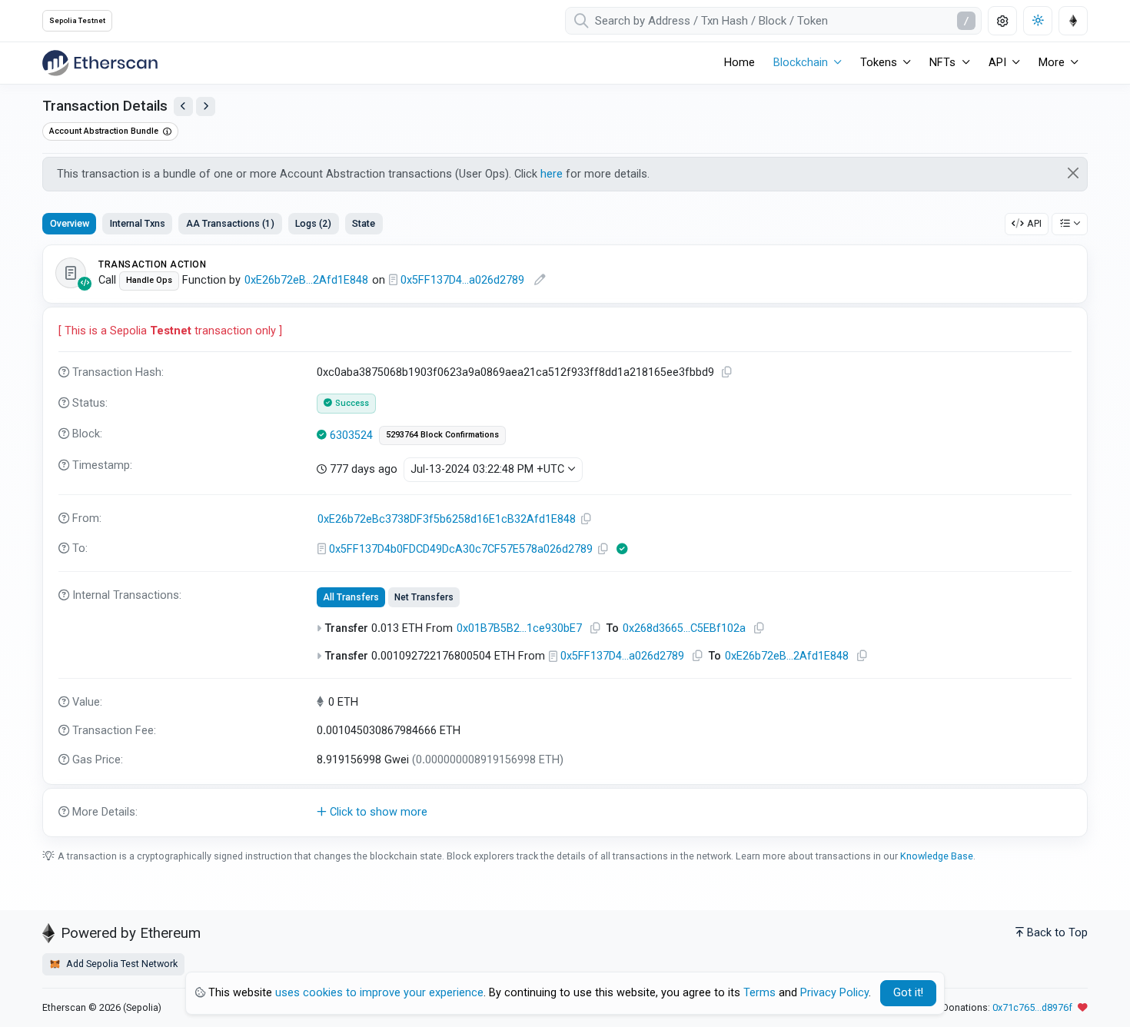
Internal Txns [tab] (137, 223)
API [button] (997, 62)
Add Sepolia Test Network (121, 963)
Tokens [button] (878, 62)
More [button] (1052, 62)
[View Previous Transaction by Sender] (183, 106)
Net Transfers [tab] (424, 597)
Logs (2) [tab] (313, 223)
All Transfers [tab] (351, 597)
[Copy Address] (586, 519)
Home (739, 62)
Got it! (908, 992)
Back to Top (1057, 932)
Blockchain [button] (800, 62)
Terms (759, 992)
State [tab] (363, 223)
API (1034, 223)
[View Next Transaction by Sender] (205, 106)
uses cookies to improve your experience (379, 992)
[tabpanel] (565, 540)
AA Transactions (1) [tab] (230, 223)
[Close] (1073, 173)
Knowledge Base (936, 856)
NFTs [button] (942, 62)
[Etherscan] (100, 63)
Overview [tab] (69, 223)
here (551, 174)
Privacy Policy (834, 992)
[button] (565, 812)
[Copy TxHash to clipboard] (727, 372)
